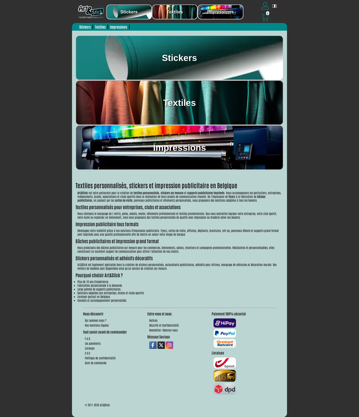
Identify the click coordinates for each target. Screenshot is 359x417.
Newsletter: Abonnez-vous (163, 330)
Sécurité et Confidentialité (164, 325)
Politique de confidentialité (100, 358)
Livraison (90, 348)
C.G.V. (88, 353)
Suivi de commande (95, 363)
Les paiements (93, 343)
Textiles (175, 11)
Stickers (129, 11)
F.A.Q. (88, 338)
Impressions (220, 11)
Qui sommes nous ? (95, 320)
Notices (153, 320)
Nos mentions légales (97, 325)
